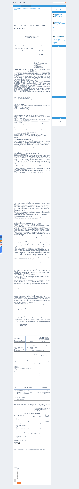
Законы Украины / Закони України (58, 21)
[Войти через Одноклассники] (17, 476)
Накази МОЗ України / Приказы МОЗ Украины (58, 30)
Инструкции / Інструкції (57, 24)
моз (21, 449)
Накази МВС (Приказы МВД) (58, 31)
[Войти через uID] (17, 469)
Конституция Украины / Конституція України (58, 16)
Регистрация (58, 9)
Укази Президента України (57, 22)
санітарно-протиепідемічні (35, 449)
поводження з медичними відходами (27, 449)
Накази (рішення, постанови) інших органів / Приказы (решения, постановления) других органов (58, 37)
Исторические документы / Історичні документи (58, 18)
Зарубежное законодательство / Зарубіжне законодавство (58, 39)
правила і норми (43, 449)
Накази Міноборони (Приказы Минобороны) (57, 27)
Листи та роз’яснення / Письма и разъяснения (58, 42)
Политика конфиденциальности (26, 486)
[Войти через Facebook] (17, 472)
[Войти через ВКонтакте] (17, 471)
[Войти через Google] (17, 475)
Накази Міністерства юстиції (58, 28)
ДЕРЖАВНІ (19, 449)
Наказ (40, 449)
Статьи (18, 8)
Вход (61, 9)
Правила (55, 25)
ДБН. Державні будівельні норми (58, 43)
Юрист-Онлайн (19, 2)
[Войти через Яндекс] (17, 474)
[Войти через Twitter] (17, 478)
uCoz (65, 486)
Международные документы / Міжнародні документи (57, 15)
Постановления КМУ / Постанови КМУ (59, 23)
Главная (15, 8)
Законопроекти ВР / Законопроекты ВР (59, 40)
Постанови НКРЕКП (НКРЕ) (58, 35)
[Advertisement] (29, 17)
